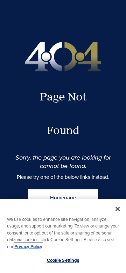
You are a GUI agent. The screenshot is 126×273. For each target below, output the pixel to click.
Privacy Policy (28, 246)
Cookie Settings (63, 260)
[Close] (117, 209)
